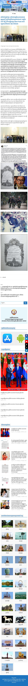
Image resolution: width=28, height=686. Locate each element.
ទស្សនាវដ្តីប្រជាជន (5, 349)
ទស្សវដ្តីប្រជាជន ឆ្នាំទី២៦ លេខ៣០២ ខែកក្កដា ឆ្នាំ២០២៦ (12, 393)
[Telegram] (26, 338)
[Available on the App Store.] (7, 339)
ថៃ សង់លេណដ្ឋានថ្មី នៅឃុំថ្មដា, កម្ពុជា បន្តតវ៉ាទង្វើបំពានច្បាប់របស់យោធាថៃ (19, 441)
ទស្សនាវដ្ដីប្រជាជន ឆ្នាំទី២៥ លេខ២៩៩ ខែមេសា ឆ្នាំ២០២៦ (12, 410)
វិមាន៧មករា (6, 5)
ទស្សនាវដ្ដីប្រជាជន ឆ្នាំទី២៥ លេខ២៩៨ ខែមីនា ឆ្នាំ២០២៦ (12, 416)
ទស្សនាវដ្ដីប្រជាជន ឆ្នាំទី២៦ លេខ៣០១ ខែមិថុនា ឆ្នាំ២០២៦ (13, 398)
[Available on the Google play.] (20, 339)
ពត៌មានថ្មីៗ (4, 277)
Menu (15, 13)
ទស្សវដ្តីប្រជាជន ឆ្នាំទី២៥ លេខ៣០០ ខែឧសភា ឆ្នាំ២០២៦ (12, 404)
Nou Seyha (17, 46)
